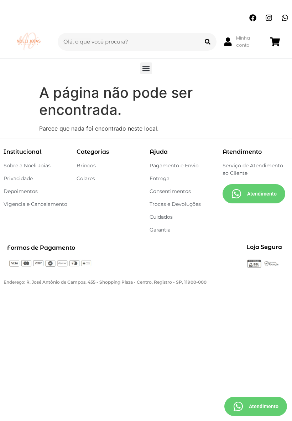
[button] (146, 68)
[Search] (208, 42)
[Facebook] (253, 18)
